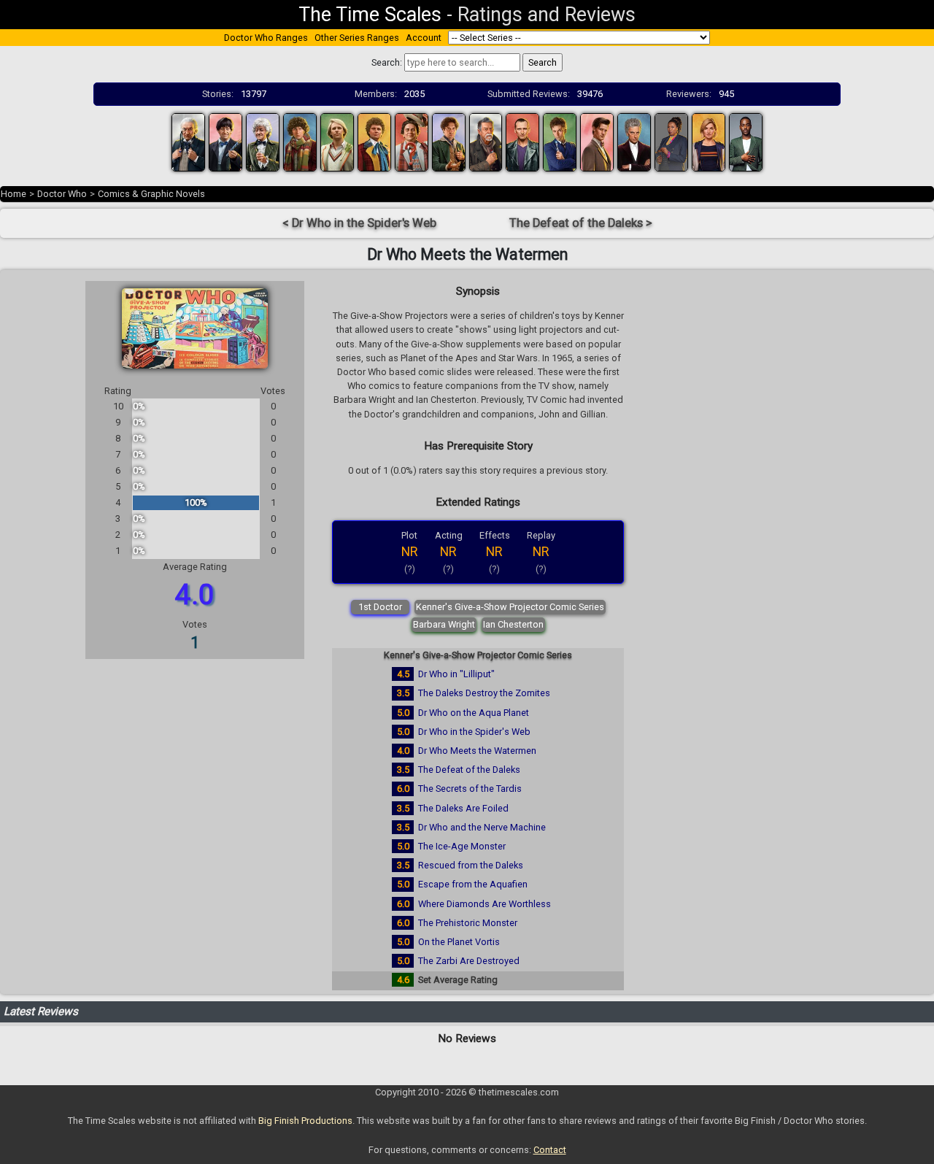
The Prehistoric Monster (467, 922)
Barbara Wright (444, 624)
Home (13, 193)
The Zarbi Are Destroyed (469, 960)
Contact (549, 1149)
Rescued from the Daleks (470, 865)
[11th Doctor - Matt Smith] (597, 141)
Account (423, 37)
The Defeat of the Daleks (469, 769)
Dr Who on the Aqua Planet (473, 712)
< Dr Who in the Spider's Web (359, 223)
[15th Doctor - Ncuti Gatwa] (746, 141)
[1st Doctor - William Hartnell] (188, 141)
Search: (386, 62)
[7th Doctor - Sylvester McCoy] (411, 141)
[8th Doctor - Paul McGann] (449, 141)
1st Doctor (380, 606)
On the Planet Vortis (459, 941)
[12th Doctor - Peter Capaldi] (634, 141)
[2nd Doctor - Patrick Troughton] (225, 141)
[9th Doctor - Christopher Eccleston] (522, 141)
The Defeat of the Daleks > (580, 223)
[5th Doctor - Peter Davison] (337, 141)
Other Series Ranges (356, 37)
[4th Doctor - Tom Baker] (300, 141)
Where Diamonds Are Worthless (484, 903)
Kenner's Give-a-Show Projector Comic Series (510, 606)
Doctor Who (62, 193)
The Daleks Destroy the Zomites (484, 692)
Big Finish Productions (305, 1120)
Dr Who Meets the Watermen (477, 750)
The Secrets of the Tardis (470, 788)
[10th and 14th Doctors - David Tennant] (559, 141)
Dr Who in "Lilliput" (456, 673)
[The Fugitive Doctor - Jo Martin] (671, 141)
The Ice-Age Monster (462, 846)
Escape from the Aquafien (473, 884)
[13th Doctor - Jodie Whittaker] (708, 141)
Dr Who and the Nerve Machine (482, 827)
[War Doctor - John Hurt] (486, 141)
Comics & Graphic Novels (151, 193)
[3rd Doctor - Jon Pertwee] (262, 141)
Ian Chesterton (513, 624)
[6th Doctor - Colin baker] (374, 141)
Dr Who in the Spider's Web (474, 731)
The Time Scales (369, 14)
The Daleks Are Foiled (463, 808)
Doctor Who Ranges (266, 37)
